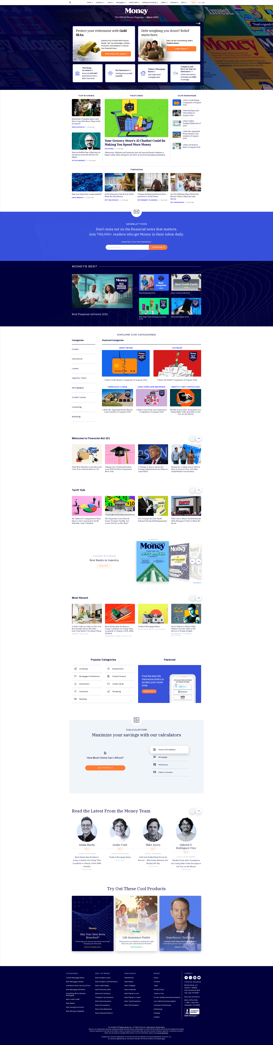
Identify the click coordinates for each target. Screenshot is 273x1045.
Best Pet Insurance (132, 1005)
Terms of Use (159, 993)
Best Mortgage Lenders (75, 981)
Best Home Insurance (103, 1001)
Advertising (158, 1009)
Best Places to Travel (133, 997)
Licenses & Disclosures (162, 1005)
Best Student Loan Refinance (106, 981)
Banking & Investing (149, 2)
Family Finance (119, 676)
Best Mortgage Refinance (75, 989)
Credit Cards (133, 2)
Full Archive (196, 583)
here (163, 1038)
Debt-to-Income (166, 772)
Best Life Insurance (102, 1005)
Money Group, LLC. (126, 1027)
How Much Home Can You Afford (78, 985)
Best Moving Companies (75, 1011)
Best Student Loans (102, 978)
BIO (86, 848)
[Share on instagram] (194, 979)
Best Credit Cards (73, 999)
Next (198, 438)
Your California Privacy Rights (165, 1001)
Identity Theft (79, 378)
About (156, 978)
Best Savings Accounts (75, 1007)
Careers (157, 1017)
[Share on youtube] (199, 979)
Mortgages (120, 2)
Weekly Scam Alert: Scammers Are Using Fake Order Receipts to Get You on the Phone (186, 863)
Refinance (163, 765)
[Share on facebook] (186, 979)
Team (156, 985)
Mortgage (163, 757)
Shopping (116, 691)
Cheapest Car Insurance (104, 997)
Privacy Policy (159, 989)
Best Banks (70, 1003)
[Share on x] (190, 979)
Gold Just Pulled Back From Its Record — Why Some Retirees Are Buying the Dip (153, 860)
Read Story (103, 566)
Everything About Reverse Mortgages (75, 994)
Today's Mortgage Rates (120, 857)
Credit (89, 2)
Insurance (99, 2)
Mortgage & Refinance (89, 676)
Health (163, 2)
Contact (157, 981)
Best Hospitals (130, 989)
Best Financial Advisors (104, 1013)
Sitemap (157, 1013)
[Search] (70, 2)
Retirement (84, 684)
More (183, 2)
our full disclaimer (162, 1033)
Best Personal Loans (103, 989)
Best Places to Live (132, 993)
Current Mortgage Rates (75, 978)
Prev (192, 438)
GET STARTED (104, 768)
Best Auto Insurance (103, 993)
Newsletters (129, 978)
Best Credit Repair (102, 985)
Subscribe (157, 247)
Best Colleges (130, 985)
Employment (118, 669)
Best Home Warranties (103, 1009)
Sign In (194, 2)
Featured (173, 2)
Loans (109, 2)
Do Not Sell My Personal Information (167, 997)
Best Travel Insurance (133, 1001)
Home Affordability (167, 750)
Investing (77, 407)
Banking (76, 417)
